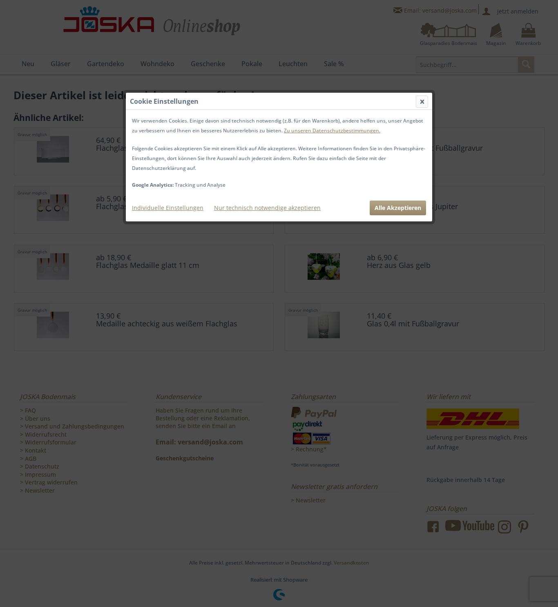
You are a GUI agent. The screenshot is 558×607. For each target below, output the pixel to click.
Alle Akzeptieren (398, 208)
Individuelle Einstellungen (167, 208)
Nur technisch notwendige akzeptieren (267, 208)
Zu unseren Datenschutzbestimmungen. (332, 130)
